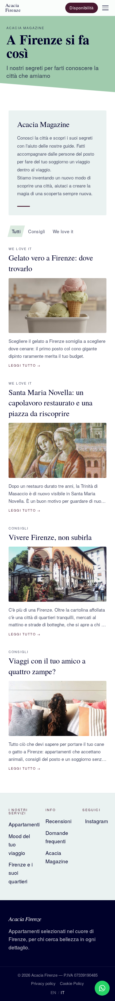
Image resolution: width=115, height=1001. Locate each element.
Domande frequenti (56, 837)
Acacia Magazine (56, 857)
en (53, 992)
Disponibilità (82, 7)
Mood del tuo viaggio (19, 844)
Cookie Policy (72, 983)
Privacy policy (43, 983)
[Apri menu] (105, 7)
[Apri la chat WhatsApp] (102, 988)
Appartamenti (21, 824)
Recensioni (57, 820)
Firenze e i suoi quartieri (21, 873)
